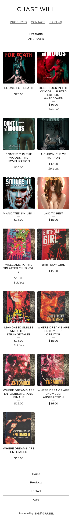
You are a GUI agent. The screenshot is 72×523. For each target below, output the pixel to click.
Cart (36, 499)
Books (40, 38)
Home (36, 474)
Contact (38, 22)
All (30, 38)
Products (18, 22)
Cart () (55, 22)
